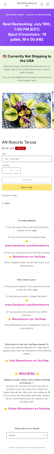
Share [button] (7, 203)
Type (4, 154)
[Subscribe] (45, 435)
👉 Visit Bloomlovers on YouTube (27, 360)
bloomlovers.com (22, 448)
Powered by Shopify (37, 448)
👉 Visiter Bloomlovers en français (27, 408)
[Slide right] (33, 137)
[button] (5, 4)
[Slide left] (21, 137)
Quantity (5, 165)
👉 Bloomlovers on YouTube (27, 256)
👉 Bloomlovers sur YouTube (27, 319)
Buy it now (27, 187)
